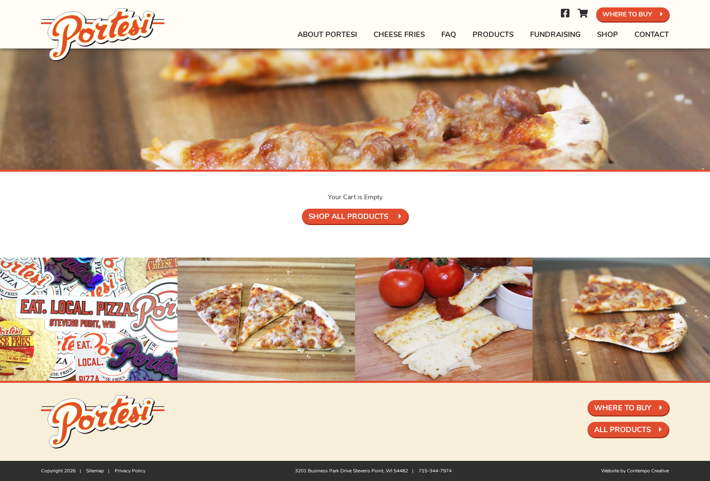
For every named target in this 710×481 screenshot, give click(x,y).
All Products (622, 430)
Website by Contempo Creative (635, 470)
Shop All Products (349, 216)
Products (493, 34)
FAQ (448, 34)
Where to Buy (627, 14)
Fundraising (555, 34)
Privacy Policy (130, 470)
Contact (651, 34)
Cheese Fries (399, 34)
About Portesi (327, 34)
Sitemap (95, 470)
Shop (607, 34)
